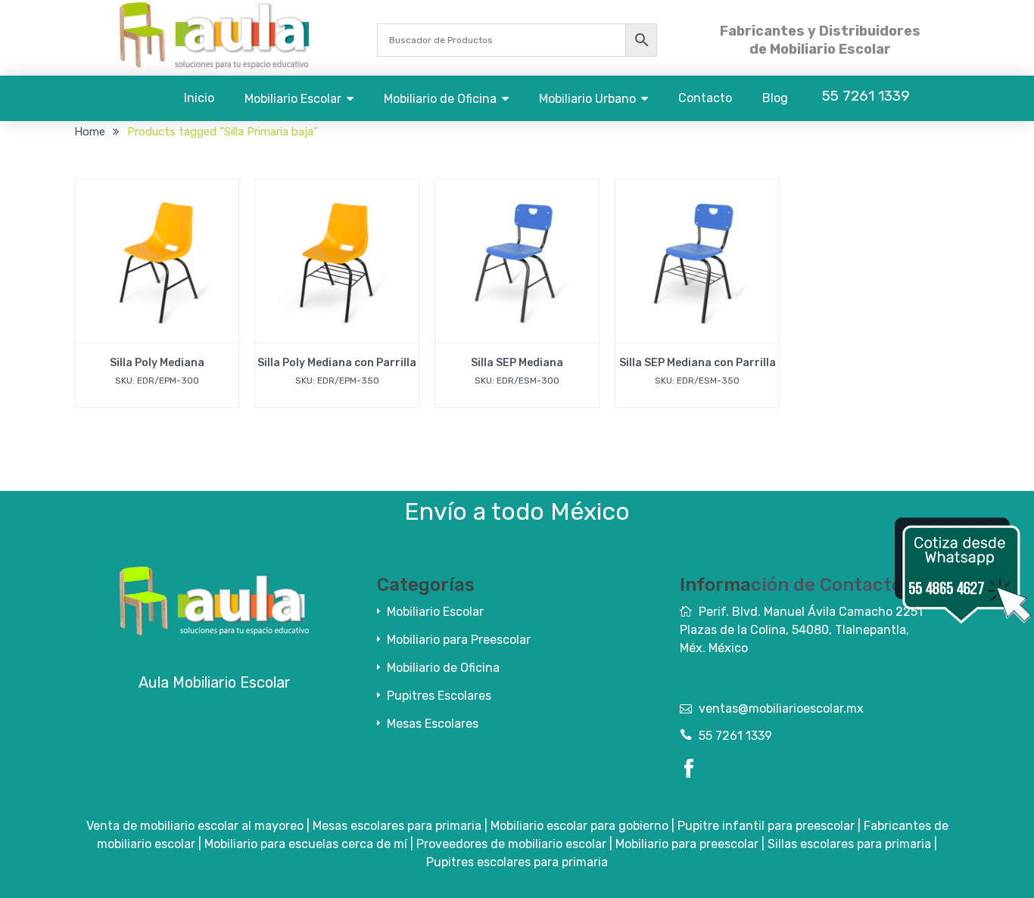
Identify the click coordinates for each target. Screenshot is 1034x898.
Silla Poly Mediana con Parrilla (336, 362)
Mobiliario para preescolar (686, 844)
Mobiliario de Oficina (440, 99)
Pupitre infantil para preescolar (766, 826)
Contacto (705, 98)
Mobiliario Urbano (587, 99)
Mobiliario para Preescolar (459, 639)
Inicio (199, 98)
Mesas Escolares (432, 723)
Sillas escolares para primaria (849, 844)
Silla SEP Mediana (517, 362)
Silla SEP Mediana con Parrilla (697, 362)
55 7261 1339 (735, 736)
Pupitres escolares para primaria (517, 862)
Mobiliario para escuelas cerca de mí (305, 844)
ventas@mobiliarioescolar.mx (781, 708)
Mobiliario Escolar (292, 99)
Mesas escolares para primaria (397, 826)
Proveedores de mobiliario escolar (511, 844)
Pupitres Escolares (439, 695)
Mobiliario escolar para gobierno (579, 826)
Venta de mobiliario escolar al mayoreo (195, 826)
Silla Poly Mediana (157, 362)
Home (89, 131)
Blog (775, 98)
